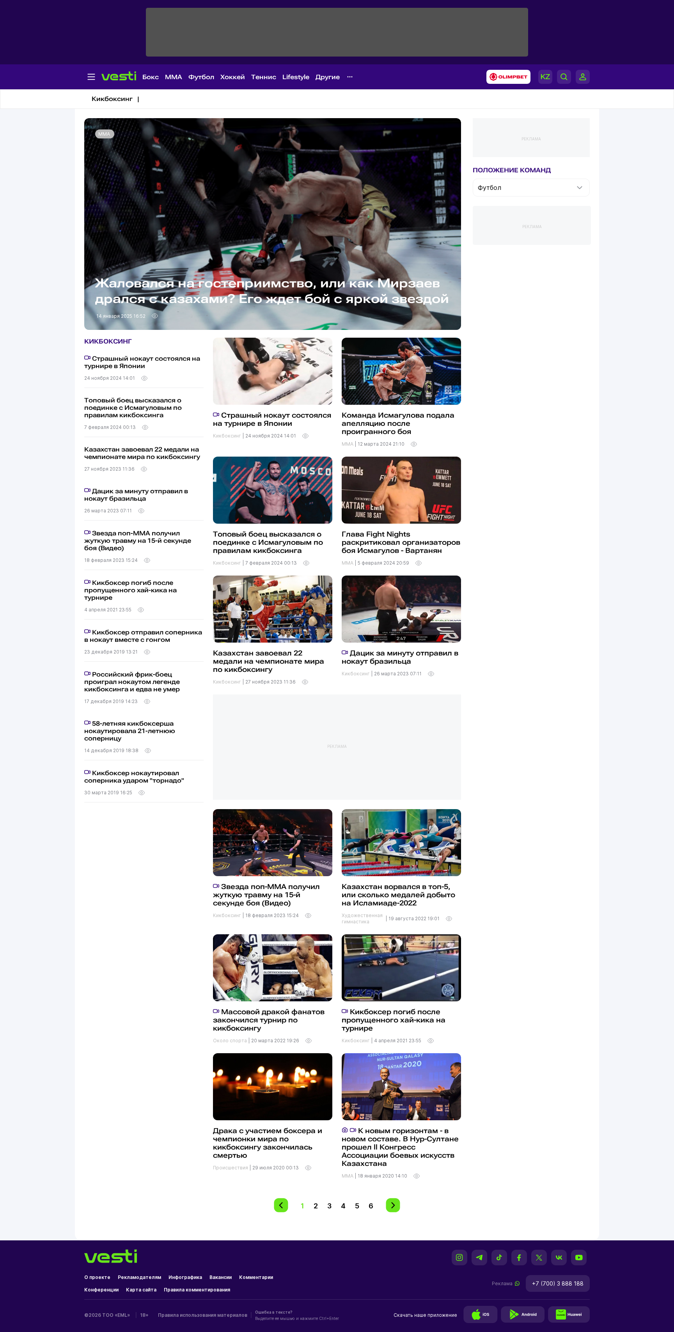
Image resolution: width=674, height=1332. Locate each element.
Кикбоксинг (227, 436)
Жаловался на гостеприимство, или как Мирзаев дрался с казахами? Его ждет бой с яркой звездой (272, 291)
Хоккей (232, 77)
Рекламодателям (139, 1277)
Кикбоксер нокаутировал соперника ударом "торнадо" (134, 776)
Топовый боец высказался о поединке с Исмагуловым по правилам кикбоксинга (133, 408)
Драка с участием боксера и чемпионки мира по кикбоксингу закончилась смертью (267, 1143)
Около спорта (230, 1040)
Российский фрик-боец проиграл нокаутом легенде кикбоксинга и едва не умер (132, 682)
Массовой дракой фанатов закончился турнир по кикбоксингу (269, 1020)
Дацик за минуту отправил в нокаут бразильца (136, 494)
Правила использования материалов (202, 1315)
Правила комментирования (197, 1290)
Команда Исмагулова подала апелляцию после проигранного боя (398, 423)
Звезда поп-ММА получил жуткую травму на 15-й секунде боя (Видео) (137, 541)
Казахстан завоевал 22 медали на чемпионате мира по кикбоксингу (142, 453)
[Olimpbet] (506, 77)
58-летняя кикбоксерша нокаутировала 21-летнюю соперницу (129, 731)
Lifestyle (295, 77)
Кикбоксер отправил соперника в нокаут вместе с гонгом (143, 636)
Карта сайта (141, 1290)
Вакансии (220, 1277)
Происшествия (231, 1168)
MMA (173, 77)
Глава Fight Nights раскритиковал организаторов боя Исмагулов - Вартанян (401, 542)
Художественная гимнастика (362, 918)
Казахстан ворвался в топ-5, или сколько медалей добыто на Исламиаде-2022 (398, 894)
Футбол (201, 77)
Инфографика (185, 1277)
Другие (328, 77)
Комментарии (256, 1277)
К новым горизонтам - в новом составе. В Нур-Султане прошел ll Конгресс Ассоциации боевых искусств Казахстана (400, 1147)
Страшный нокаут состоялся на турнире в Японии (142, 362)
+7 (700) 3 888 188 (558, 1283)
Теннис (263, 77)
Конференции (101, 1290)
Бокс (150, 77)
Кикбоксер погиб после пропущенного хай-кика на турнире (130, 590)
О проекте (97, 1277)
